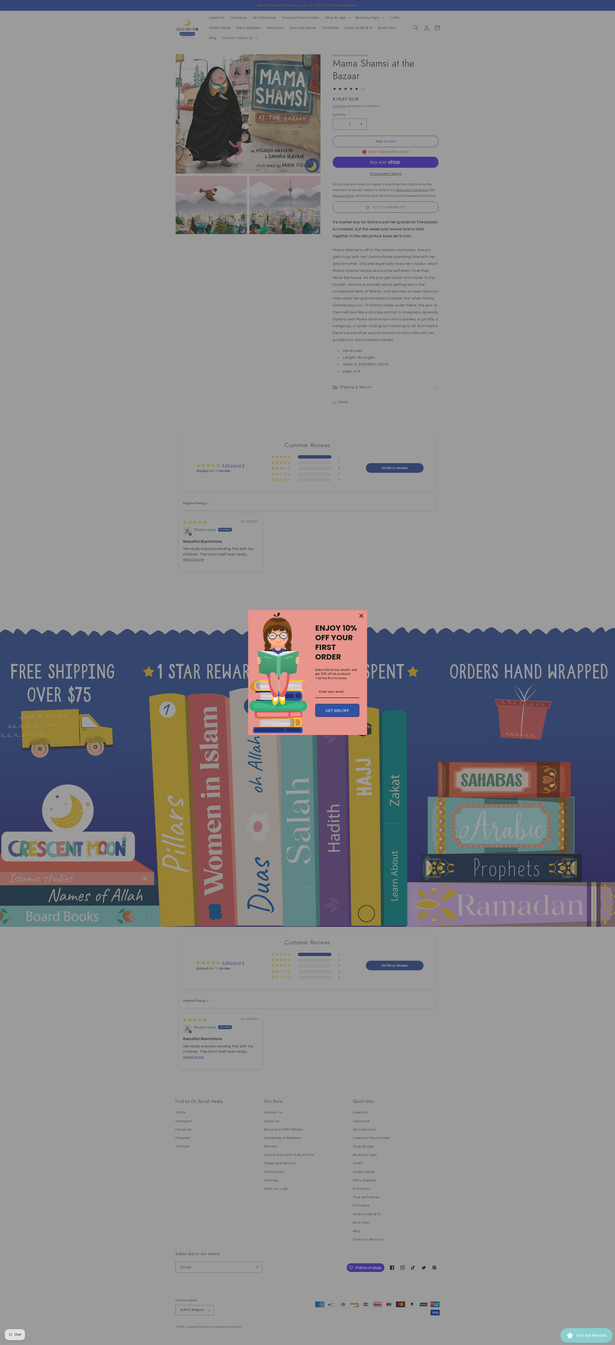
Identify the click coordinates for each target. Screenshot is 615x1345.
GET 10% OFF (337, 710)
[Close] (361, 616)
